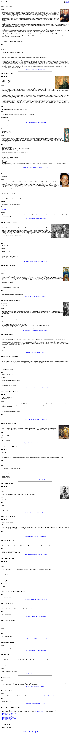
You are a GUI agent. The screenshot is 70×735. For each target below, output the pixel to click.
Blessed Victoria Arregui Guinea (9, 721)
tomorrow (67, 2)
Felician (41, 695)
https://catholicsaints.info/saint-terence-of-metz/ (35, 616)
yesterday (67, 1)
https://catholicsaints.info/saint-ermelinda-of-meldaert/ (35, 479)
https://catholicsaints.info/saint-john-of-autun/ (35, 673)
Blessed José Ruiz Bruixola (8, 717)
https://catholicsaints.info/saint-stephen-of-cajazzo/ (35, 512)
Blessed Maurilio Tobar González (9, 718)
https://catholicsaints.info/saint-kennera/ (35, 662)
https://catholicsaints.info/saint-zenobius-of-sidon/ (35, 577)
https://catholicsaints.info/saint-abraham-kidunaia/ (35, 122)
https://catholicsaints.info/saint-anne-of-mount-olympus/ (36, 419)
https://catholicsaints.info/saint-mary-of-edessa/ (36, 352)
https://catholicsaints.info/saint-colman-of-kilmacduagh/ (35, 387)
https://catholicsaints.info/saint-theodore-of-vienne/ (35, 536)
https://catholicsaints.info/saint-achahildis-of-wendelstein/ (35, 167)
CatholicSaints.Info (39, 711)
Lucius (49, 695)
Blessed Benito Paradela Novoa (9, 714)
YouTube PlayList (5, 209)
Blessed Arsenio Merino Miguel (9, 713)
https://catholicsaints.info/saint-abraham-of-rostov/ (35, 296)
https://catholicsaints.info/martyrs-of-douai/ (35, 686)
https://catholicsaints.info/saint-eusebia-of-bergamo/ (36, 554)
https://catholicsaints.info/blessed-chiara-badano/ (35, 218)
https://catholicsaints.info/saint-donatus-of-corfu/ (35, 650)
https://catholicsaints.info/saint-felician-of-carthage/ (35, 638)
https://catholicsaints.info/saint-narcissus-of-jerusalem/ (35, 261)
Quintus (55, 695)
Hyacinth (46, 695)
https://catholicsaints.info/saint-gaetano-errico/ (35, 69)
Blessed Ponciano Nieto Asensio (9, 719)
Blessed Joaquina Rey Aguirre (8, 716)
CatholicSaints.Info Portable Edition (35, 732)
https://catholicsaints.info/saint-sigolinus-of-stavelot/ (35, 599)
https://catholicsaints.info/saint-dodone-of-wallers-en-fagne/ (35, 330)
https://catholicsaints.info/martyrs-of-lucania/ (35, 703)
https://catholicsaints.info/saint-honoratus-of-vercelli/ (35, 442)
